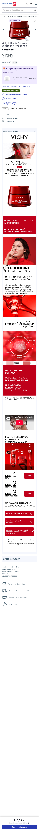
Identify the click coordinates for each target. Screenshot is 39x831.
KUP (29, 476)
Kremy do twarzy (11, 118)
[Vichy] (8, 55)
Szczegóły (32, 78)
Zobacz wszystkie (8, 72)
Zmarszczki (10, 121)
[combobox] (19, 10)
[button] (3, 30)
